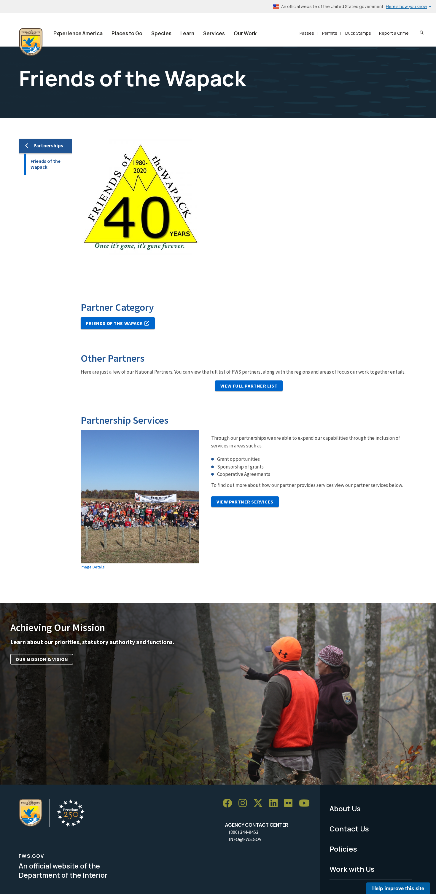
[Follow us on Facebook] (229, 803)
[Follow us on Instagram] (244, 803)
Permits (329, 33)
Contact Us (349, 829)
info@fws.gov (245, 839)
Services (214, 33)
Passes (307, 33)
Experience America (78, 33)
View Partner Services (245, 502)
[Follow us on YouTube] (306, 803)
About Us (345, 808)
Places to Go (127, 33)
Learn (187, 33)
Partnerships (48, 145)
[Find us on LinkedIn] (275, 803)
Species (161, 33)
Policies (343, 849)
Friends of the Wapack (46, 164)
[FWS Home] (31, 42)
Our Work (245, 33)
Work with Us (352, 869)
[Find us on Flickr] (290, 803)
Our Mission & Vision (42, 659)
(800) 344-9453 (243, 832)
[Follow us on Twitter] (260, 803)
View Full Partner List (249, 386)
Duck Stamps (358, 33)
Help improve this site (398, 888)
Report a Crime (394, 33)
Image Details (93, 567)
